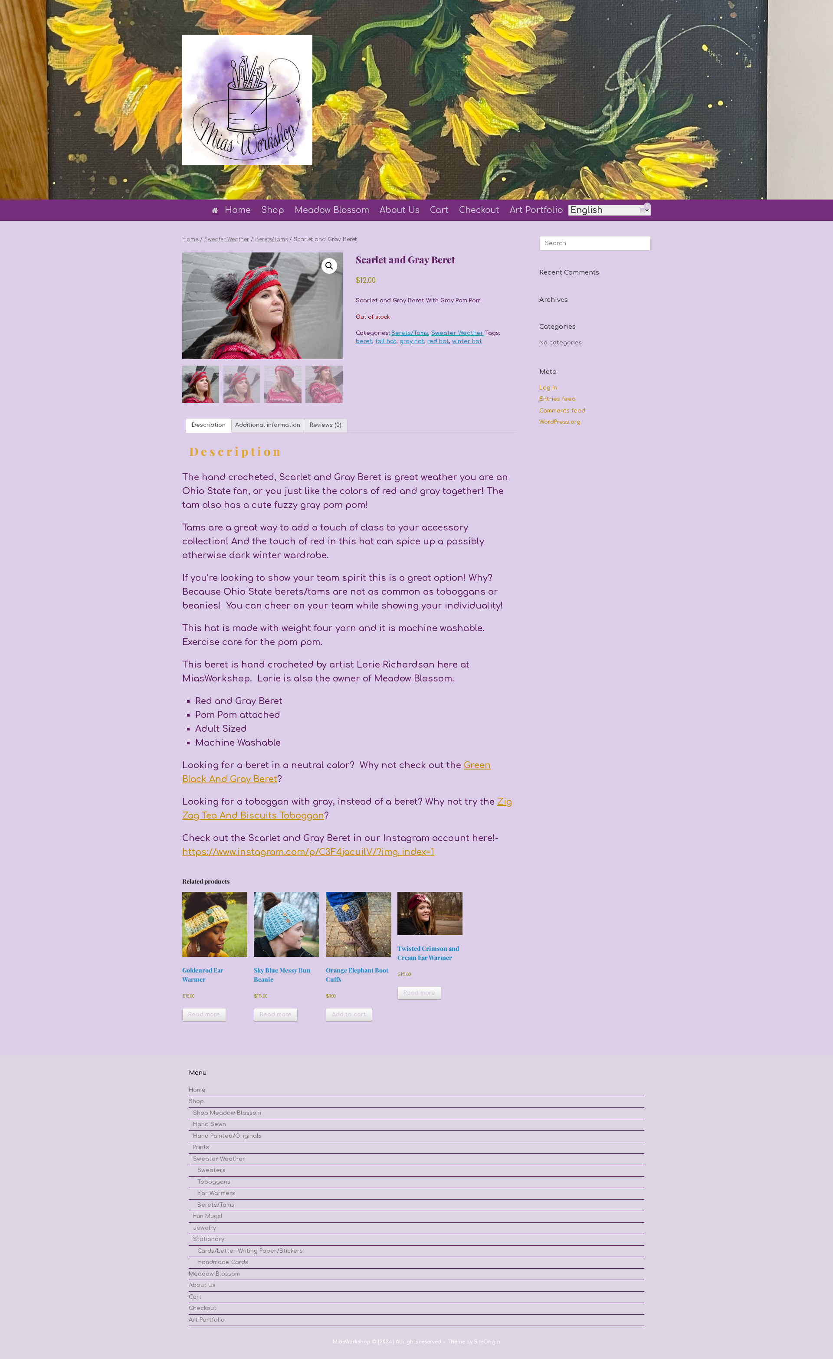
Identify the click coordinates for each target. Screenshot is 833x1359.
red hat (438, 341)
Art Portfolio (536, 210)
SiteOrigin (487, 1342)
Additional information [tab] (267, 425)
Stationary (208, 1239)
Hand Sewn (209, 1124)
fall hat (386, 341)
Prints (201, 1147)
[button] (329, 266)
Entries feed (557, 399)
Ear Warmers (216, 1193)
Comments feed (562, 411)
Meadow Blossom (332, 210)
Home (238, 210)
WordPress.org (559, 422)
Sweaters (211, 1170)
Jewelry (204, 1228)
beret (364, 341)
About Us (400, 210)
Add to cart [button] (349, 1015)
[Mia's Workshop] (247, 100)
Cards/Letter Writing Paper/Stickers (250, 1251)
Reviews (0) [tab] (325, 425)
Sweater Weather (226, 239)
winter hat (467, 341)
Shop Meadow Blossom (227, 1113)
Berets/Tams (271, 239)
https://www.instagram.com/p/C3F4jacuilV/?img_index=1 (308, 852)
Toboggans (213, 1182)
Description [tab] (209, 425)
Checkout (479, 210)
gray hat (412, 341)
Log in (548, 388)
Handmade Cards (222, 1262)
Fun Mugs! (207, 1216)
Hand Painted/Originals (227, 1136)
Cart (439, 210)
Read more (204, 1015)
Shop (272, 210)
